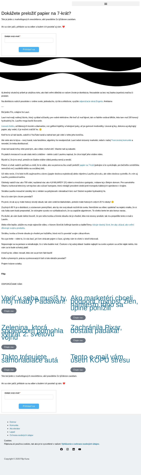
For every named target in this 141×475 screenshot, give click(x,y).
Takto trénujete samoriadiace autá (29, 358)
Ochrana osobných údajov (21, 435)
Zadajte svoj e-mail (12, 36)
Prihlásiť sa (29, 49)
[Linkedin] (73, 450)
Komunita (14, 425)
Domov (13, 422)
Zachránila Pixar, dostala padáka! (96, 328)
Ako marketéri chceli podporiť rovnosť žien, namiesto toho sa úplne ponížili (104, 303)
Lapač (12, 432)
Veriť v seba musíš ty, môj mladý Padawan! (34, 299)
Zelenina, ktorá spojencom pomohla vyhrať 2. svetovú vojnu (32, 332)
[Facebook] (61, 450)
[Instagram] (67, 450)
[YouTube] (79, 450)
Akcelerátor (15, 428)
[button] (106, 3)
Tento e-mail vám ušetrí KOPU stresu (100, 358)
